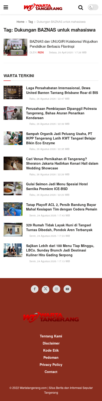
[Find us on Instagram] (56, 289)
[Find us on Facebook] (34, 289)
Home (20, 21)
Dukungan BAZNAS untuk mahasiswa (61, 21)
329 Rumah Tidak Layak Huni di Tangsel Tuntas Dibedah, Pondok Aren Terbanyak (59, 227)
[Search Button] (80, 7)
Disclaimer (51, 343)
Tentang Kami (51, 336)
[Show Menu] (6, 7)
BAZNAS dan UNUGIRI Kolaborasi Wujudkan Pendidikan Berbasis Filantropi (64, 44)
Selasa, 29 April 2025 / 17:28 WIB (67, 52)
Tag (30, 21)
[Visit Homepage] (43, 7)
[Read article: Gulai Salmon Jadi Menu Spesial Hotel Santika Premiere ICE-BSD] (13, 188)
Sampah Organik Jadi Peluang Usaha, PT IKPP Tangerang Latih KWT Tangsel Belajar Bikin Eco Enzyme (61, 138)
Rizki (41, 52)
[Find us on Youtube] (67, 289)
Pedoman (51, 357)
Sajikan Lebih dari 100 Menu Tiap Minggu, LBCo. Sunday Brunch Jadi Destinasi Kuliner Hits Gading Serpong (60, 250)
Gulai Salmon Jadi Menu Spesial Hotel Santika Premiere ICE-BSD (57, 186)
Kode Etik (51, 350)
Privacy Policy (51, 364)
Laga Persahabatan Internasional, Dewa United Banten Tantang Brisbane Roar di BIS (62, 90)
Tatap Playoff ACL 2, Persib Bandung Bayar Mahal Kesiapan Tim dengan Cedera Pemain (61, 207)
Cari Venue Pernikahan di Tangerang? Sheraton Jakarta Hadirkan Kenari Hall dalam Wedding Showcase (62, 163)
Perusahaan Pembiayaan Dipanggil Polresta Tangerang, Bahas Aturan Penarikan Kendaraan (61, 113)
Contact (51, 371)
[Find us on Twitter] (45, 289)
